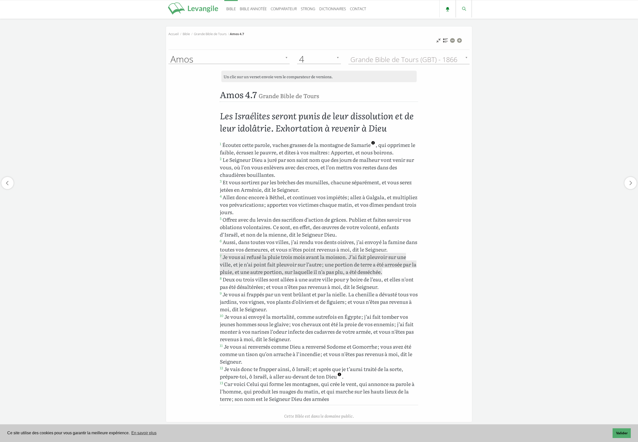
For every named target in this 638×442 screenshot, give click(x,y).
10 (221, 315)
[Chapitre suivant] (630, 183)
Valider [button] (622, 433)
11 (221, 345)
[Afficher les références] (445, 42)
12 (221, 367)
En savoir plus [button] (144, 433)
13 (221, 382)
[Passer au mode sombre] (447, 8)
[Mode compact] (438, 42)
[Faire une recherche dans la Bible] (464, 8)
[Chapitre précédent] (7, 183)
